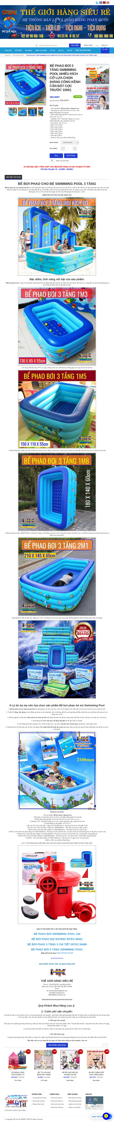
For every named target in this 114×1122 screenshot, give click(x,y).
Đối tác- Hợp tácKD (74, 1107)
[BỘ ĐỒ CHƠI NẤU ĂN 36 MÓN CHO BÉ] (17, 1060)
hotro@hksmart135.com (57, 993)
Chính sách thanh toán (57, 1098)
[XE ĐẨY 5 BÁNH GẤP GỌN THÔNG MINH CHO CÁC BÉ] (44, 1060)
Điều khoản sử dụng (75, 1098)
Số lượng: (53, 148)
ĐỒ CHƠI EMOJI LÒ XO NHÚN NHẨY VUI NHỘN (70, 1074)
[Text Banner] (97, 97)
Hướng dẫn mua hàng (39, 1098)
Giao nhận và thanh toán (40, 1101)
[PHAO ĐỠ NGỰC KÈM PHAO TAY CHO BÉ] (96, 1060)
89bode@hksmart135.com (57, 995)
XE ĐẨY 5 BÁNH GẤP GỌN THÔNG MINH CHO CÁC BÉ (44, 1074)
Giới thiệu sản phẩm (13, 177)
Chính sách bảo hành (57, 1104)
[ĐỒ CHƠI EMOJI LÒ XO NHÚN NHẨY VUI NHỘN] (70, 1060)
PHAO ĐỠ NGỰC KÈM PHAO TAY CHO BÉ (96, 1074)
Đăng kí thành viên (38, 1104)
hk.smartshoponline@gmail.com (57, 991)
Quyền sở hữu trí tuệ (75, 1104)
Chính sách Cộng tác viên (58, 1107)
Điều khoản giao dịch (75, 1101)
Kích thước (54, 142)
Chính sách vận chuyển (58, 1101)
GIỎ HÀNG (70, 156)
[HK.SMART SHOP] (16, 1101)
